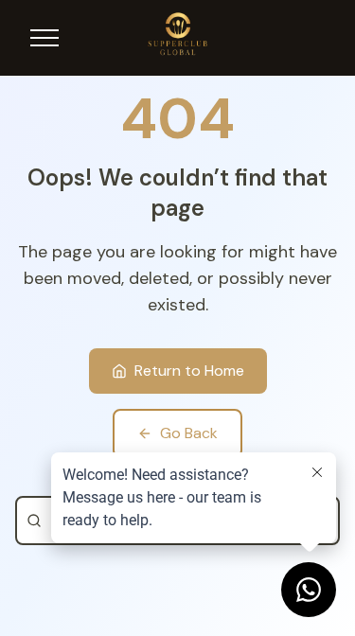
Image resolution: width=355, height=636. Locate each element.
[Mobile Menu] (44, 38)
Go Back (189, 433)
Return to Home (189, 370)
